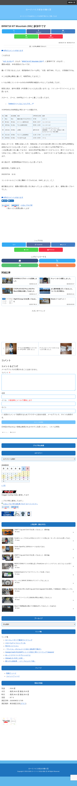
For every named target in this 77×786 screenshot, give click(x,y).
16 (27, 475)
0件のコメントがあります (13, 50)
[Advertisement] (38, 223)
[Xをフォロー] (57, 260)
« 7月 (4, 486)
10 (3, 475)
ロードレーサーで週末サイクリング (18, 640)
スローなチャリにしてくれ (15, 643)
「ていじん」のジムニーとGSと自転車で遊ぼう (23, 649)
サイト (4, 407)
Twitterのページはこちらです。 (20, 104)
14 (19, 475)
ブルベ (11, 200)
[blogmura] (20, 504)
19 (11, 477)
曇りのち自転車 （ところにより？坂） (20, 661)
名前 (3, 393)
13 (15, 475)
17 (3, 477)
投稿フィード (11, 673)
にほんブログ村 (26, 205)
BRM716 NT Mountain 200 (32, 61)
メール (17, 400)
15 (23, 475)
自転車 (5, 200)
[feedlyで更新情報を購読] (20, 265)
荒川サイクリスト (12, 646)
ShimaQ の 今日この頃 (15, 658)
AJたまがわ (7, 61)
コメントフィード (13, 676)
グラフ (23, 703)
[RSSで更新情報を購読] (57, 265)
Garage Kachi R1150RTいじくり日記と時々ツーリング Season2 (29, 652)
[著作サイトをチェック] (20, 260)
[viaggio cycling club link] (9, 492)
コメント (6, 372)
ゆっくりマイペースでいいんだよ (18, 655)
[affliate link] (17, 514)
